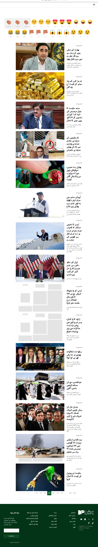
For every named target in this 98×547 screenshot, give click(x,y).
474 (41, 493)
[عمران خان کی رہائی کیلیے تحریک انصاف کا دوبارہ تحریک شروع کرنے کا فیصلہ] (40, 430)
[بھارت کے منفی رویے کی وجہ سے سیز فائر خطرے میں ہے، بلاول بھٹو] (40, 70)
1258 (74, 493)
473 (37, 493)
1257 (70, 493)
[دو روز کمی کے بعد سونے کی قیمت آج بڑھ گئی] (40, 99)
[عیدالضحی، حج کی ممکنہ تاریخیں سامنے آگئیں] (40, 400)
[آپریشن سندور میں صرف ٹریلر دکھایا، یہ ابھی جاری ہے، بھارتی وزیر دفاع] (40, 217)
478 (58, 493)
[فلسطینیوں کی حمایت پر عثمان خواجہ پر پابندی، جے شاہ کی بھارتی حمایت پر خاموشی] (40, 158)
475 (45, 493)
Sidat (18, 542)
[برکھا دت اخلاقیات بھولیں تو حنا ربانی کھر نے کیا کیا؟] (40, 370)
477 (53, 493)
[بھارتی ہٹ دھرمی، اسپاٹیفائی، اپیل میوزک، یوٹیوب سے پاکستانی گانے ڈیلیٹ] (40, 188)
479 (62, 493)
